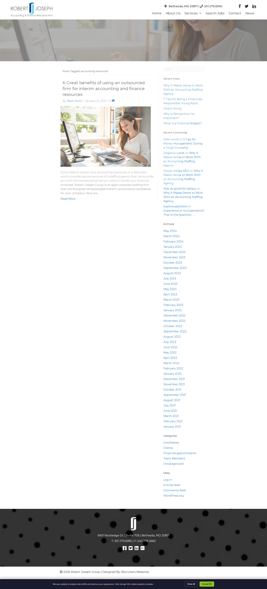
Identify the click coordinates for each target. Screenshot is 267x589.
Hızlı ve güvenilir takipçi (179, 188)
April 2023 (170, 294)
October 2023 (172, 262)
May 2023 (169, 289)
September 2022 (175, 331)
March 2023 (171, 299)
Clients (168, 448)
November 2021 (174, 384)
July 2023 (169, 278)
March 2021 (171, 416)
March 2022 (171, 363)
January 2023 (172, 310)
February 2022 (173, 368)
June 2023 (170, 283)
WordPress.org (173, 495)
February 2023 (173, 305)
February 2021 (173, 421)
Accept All (207, 584)
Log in (167, 479)
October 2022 (172, 326)
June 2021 (170, 410)
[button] (200, 13)
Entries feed (171, 485)
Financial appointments (179, 453)
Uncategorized (173, 463)
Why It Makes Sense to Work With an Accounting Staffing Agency (183, 197)
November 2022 (174, 320)
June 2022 (170, 347)
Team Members (174, 458)
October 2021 (172, 389)
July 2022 (169, 342)
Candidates (171, 442)
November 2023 (174, 257)
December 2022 (174, 315)
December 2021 (174, 379)
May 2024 (170, 231)
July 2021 (169, 405)
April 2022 (170, 357)
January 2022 (172, 373)
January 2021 (172, 426)
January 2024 (172, 246)
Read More (67, 198)
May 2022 (170, 352)
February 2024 (173, 241)
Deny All (191, 584)
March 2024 (171, 236)
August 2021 (171, 400)
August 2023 (172, 273)
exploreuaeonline (175, 206)
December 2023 (174, 252)
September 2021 (174, 395)
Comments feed (174, 490)
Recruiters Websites (135, 572)
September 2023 (174, 268)
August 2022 (172, 336)
